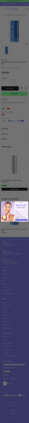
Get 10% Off (21, 219)
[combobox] (16, 215)
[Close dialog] (27, 202)
